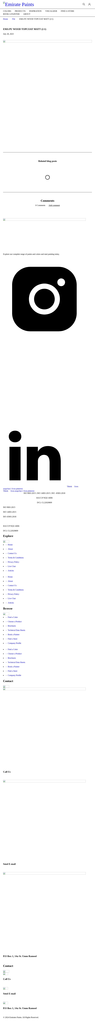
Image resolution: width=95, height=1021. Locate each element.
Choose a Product (14, 621)
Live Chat (11, 566)
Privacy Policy (12, 562)
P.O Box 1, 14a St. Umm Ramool (20, 956)
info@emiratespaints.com (13, 868)
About (9, 549)
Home (5, 19)
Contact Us (11, 553)
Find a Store (11, 639)
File (13, 19)
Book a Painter (12, 634)
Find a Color (12, 617)
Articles (10, 571)
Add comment (54, 205)
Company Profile (13, 643)
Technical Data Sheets (15, 630)
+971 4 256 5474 (10, 776)
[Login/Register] (89, 4)
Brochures (11, 626)
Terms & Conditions (15, 558)
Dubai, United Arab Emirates (14, 961)
